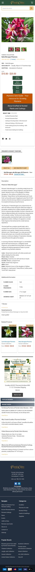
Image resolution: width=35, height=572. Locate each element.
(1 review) (13, 59)
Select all (7, 168)
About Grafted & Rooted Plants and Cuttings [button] (17, 107)
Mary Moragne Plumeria (25, 341)
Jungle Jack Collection (7, 551)
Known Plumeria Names (8, 509)
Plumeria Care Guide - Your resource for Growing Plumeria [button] (17, 98)
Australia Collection (23, 543)
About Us (4, 527)
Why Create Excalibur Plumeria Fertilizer (14, 419)
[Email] (6, 138)
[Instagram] (19, 483)
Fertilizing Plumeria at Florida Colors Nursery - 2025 (17, 408)
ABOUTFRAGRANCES (17, 83)
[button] (17, 78)
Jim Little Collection (23, 554)
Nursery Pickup (23, 510)
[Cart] (32, 3)
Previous (2, 338)
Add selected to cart (20, 168)
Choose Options (19, 174)
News (3, 515)
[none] (18, 30)
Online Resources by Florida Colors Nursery (15, 431)
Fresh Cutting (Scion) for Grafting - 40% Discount (16, 126)
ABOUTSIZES (17, 87)
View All (20, 557)
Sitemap (3, 532)
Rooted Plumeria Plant (11, 118)
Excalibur (21, 505)
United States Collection (8, 557)
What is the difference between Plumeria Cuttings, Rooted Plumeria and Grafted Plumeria (17, 446)
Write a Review (21, 59)
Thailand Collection (6, 548)
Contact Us (4, 529)
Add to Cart (17, 395)
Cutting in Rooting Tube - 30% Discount (16, 121)
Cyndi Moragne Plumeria (8, 341)
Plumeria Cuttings (6, 512)
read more (5, 415)
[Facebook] (3, 138)
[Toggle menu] (2, 2)
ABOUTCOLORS (17, 78)
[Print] (9, 138)
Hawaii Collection (6, 554)
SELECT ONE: (10, 113)
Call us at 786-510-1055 (17, 479)
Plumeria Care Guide (7, 524)
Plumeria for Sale (23, 507)
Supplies (21, 516)
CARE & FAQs (5, 521)
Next (33, 338)
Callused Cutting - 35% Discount (14, 123)
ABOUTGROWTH (17, 91)
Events (3, 518)
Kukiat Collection (23, 551)
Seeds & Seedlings (24, 513)
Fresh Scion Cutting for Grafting (14, 130)
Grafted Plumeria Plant (11, 116)
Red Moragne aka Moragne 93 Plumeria (16, 172)
